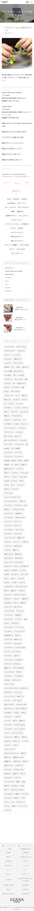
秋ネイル (6, 578)
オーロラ (6, 485)
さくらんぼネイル (8, 794)
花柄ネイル (7, 785)
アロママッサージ (20, 802)
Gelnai (25, 619)
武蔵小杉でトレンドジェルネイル (13, 143)
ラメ (5, 403)
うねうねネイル (8, 603)
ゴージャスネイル (8, 627)
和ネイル (17, 464)
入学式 (23, 781)
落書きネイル (20, 537)
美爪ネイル (24, 737)
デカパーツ (24, 399)
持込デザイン (25, 367)
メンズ (12, 802)
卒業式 (18, 781)
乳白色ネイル (18, 615)
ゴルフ (14, 375)
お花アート (25, 407)
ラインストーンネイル (9, 696)
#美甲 (13, 211)
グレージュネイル (16, 651)
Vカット (13, 485)
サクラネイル (17, 777)
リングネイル (7, 542)
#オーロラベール (17, 253)
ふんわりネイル (8, 777)
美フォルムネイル (18, 371)
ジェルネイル (7, 363)
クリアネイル (16, 399)
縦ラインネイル (18, 607)
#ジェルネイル (23, 215)
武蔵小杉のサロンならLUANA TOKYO (14, 131)
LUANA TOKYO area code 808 (9, 174)
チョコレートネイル (21, 346)
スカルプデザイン (15, 623)
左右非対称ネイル (8, 635)
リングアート (16, 542)
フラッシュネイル (24, 412)
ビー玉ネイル (17, 716)
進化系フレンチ (18, 639)
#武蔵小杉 (20, 211)
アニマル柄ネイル (18, 676)
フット (14, 176)
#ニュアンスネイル (17, 232)
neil (27, 444)
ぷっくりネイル (18, 452)
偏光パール (15, 550)
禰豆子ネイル (7, 757)
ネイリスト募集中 (15, 448)
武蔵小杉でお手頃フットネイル (12, 148)
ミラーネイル (19, 403)
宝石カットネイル (8, 765)
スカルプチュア (8, 798)
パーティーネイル (19, 627)
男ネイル (6, 473)
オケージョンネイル (9, 781)
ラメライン (7, 733)
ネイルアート (7, 355)
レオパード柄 (23, 477)
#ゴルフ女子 (21, 249)
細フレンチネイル (8, 436)
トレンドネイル (17, 355)
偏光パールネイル (8, 554)
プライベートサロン (18, 363)
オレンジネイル (19, 456)
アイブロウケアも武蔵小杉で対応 (12, 137)
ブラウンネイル (18, 505)
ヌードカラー (18, 619)
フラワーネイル (24, 473)
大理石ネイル (25, 598)
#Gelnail (24, 199)
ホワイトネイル (22, 428)
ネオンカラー (7, 700)
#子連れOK (25, 224)
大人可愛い (7, 680)
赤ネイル (13, 578)
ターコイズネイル (8, 529)
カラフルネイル (17, 664)
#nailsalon (16, 199)
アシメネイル (7, 550)
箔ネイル (6, 590)
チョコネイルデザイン (9, 350)
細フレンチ (18, 436)
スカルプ (6, 623)
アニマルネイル (8, 676)
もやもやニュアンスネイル (17, 790)
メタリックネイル (15, 391)
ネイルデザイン (21, 350)
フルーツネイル (8, 452)
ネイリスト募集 (8, 371)
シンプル (23, 798)
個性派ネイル (7, 668)
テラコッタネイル (8, 586)
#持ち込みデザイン (17, 236)
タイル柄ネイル (8, 712)
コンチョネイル (23, 440)
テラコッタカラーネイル (21, 586)
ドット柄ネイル (8, 424)
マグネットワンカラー (9, 749)
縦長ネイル (17, 737)
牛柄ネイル (19, 672)
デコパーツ (11, 403)
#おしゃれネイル (23, 207)
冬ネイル (16, 603)
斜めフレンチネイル (9, 704)
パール (24, 420)
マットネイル (15, 489)
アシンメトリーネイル (19, 631)
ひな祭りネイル (17, 761)
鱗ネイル (6, 790)
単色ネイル (24, 395)
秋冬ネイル (22, 501)
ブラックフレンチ (8, 432)
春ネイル (24, 712)
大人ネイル (7, 387)
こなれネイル (7, 741)
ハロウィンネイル (19, 529)
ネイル (25, 505)
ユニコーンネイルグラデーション (12, 497)
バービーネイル (8, 525)
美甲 (26, 379)
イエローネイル (8, 607)
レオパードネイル (17, 700)
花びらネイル (7, 598)
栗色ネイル (22, 720)
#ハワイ (13, 228)
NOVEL (18, 367)
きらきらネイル (19, 765)
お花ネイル (7, 477)
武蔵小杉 (17, 794)
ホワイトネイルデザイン (10, 428)
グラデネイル (16, 598)
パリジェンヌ (7, 810)
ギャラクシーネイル (9, 684)
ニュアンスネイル (18, 379)
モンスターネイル (8, 660)
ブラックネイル (8, 533)
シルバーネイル (18, 533)
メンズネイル (19, 468)
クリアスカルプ (8, 729)
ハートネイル (25, 741)
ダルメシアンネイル (9, 672)
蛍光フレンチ (20, 696)
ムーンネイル (22, 570)
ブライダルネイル (8, 647)
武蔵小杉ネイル (18, 359)
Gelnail (20, 460)
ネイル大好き (7, 375)
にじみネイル (7, 420)
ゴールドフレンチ (8, 395)
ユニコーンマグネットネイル (11, 688)
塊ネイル (22, 481)
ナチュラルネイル (8, 619)
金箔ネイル (13, 590)
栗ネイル (15, 720)
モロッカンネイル (8, 708)
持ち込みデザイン (21, 383)
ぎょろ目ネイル (19, 660)
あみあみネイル (19, 558)
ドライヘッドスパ (22, 806)
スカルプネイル (8, 724)
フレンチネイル (14, 473)
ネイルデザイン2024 (21, 704)
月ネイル (16, 566)
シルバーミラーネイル (9, 537)
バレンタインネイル (9, 346)
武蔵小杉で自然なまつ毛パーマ (12, 160)
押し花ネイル (15, 785)
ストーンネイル (20, 611)
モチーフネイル (14, 574)
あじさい (6, 391)
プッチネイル (21, 582)
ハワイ (13, 367)
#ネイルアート (22, 203)
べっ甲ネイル (25, 542)
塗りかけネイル (18, 546)
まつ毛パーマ (25, 176)
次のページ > (27, 183)
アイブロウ (5, 176)
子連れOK (6, 367)
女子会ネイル (7, 773)
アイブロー (7, 806)
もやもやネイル (17, 420)
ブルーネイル (14, 412)
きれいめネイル (18, 643)
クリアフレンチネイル (19, 729)
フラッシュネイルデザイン (10, 501)
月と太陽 (6, 574)
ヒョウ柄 (6, 481)
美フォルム (7, 489)
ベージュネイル (8, 505)
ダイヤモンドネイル (19, 769)
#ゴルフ (12, 249)
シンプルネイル (19, 432)
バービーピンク (8, 521)
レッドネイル (7, 745)
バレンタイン (7, 720)
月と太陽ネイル (24, 566)
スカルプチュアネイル (19, 724)
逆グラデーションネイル (20, 594)
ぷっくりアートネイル (17, 733)
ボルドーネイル (24, 574)
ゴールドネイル (8, 594)
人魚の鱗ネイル (19, 513)
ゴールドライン (21, 485)
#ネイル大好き (24, 245)
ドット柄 (16, 424)
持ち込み (16, 798)
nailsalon (26, 460)
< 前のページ (6, 183)
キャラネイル (7, 664)
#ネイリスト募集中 (11, 245)
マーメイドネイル (8, 517)
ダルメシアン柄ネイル (18, 668)
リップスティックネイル (18, 509)
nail (14, 383)
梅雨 (23, 387)
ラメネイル (7, 582)
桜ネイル (23, 773)
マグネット (15, 745)
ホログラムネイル (8, 558)
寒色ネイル (23, 603)
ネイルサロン (25, 794)
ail (12, 464)
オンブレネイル (19, 562)
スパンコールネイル (9, 611)
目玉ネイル (17, 655)
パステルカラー (8, 716)
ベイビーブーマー (8, 513)
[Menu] (31, 2)
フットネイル (17, 407)
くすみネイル (21, 590)
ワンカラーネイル (8, 615)
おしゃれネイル (8, 359)
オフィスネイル (16, 387)
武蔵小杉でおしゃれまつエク (11, 154)
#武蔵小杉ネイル (11, 215)
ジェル (10, 176)
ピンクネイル (7, 383)
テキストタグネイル (17, 416)
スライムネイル (8, 655)
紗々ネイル (17, 712)
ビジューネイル (8, 769)
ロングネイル (14, 481)
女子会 (22, 785)
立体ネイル (23, 753)
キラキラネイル (8, 407)
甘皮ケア (14, 806)
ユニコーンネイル (8, 493)
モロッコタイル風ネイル (21, 708)
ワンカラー (14, 477)
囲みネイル (7, 509)
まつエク (19, 176)
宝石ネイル (25, 761)
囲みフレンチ (7, 399)
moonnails (14, 570)
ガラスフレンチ (8, 639)
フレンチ (17, 395)
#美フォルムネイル (17, 241)
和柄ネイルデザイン (9, 468)
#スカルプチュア (17, 220)
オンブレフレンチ (8, 562)
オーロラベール (8, 379)
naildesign (6, 460)
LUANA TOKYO (21, 174)
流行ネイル (18, 635)
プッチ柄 (14, 582)
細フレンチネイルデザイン (10, 440)
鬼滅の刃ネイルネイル (18, 757)
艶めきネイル (18, 554)
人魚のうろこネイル (20, 517)
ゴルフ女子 (21, 375)
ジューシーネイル (8, 456)
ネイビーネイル (18, 692)
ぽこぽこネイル (24, 688)
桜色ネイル (15, 773)
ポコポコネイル (8, 692)
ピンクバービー (18, 521)
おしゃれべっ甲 (8, 737)
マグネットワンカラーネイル (11, 753)
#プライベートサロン (12, 224)
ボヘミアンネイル (19, 444)
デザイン (6, 802)
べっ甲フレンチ (8, 546)
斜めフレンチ (16, 741)
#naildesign (11, 203)
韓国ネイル (7, 416)
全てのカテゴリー (10, 268)
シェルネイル (20, 578)
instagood (6, 464)
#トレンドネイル (10, 207)
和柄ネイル (24, 464)
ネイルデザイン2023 (20, 647)
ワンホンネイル (8, 643)
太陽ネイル (7, 570)
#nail (9, 199)
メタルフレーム (24, 424)
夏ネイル (6, 412)
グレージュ (7, 651)
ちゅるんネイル (8, 566)
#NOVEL (20, 228)
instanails (6, 448)
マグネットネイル (16, 680)
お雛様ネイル (7, 761)
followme (14, 460)
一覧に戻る (17, 183)
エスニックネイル (8, 444)
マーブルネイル (8, 631)
